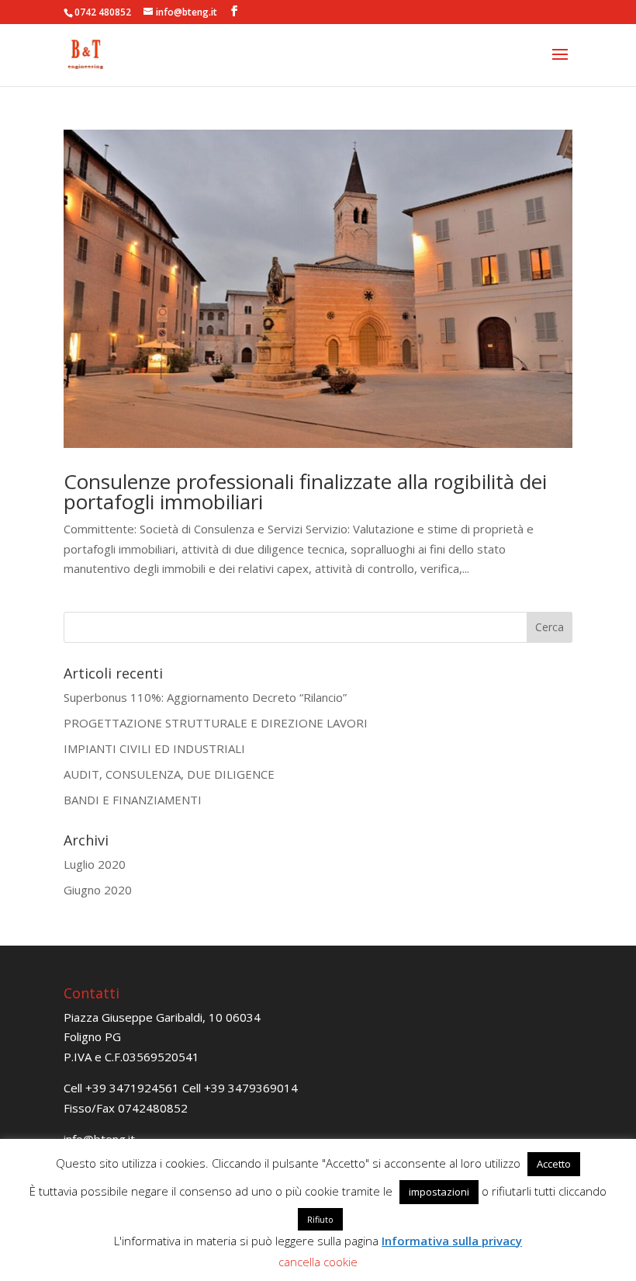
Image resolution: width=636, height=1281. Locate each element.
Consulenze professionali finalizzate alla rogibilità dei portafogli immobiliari (305, 491)
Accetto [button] (554, 1164)
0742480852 (153, 1108)
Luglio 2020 (95, 864)
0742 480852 (102, 12)
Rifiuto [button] (320, 1219)
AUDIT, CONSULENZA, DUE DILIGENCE (169, 774)
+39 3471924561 (132, 1087)
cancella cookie (318, 1261)
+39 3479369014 (251, 1087)
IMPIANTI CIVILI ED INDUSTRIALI (154, 748)
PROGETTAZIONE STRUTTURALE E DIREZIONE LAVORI (216, 723)
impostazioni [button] (439, 1192)
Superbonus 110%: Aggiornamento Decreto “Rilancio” (205, 697)
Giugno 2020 (98, 889)
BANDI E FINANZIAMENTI (133, 799)
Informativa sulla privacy (452, 1240)
